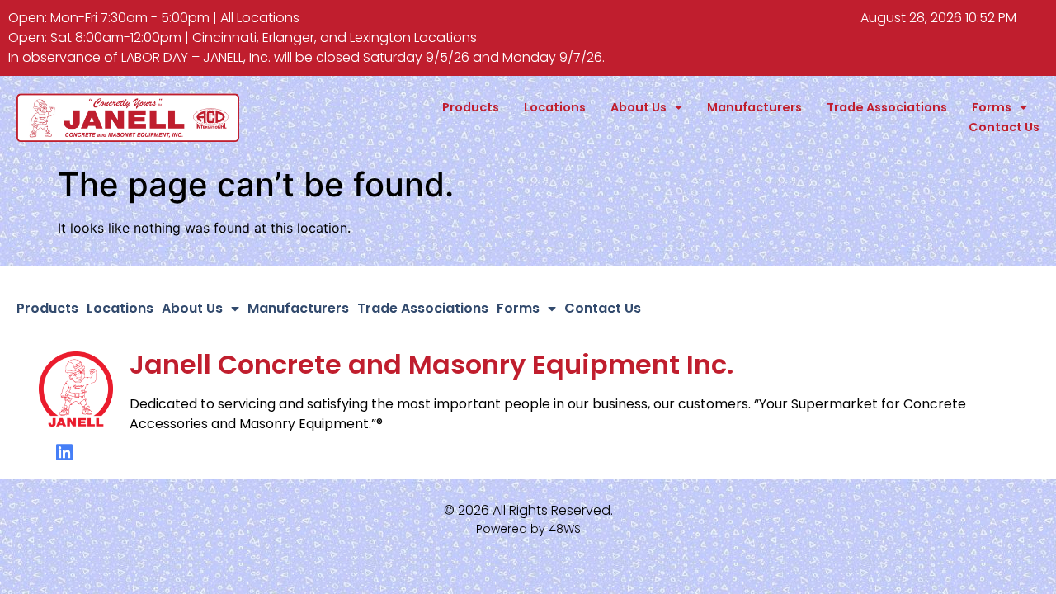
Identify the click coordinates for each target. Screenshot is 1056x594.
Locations (555, 107)
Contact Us (1004, 127)
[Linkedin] (64, 452)
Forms (991, 107)
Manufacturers (754, 107)
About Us (638, 107)
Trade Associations (887, 107)
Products (470, 107)
